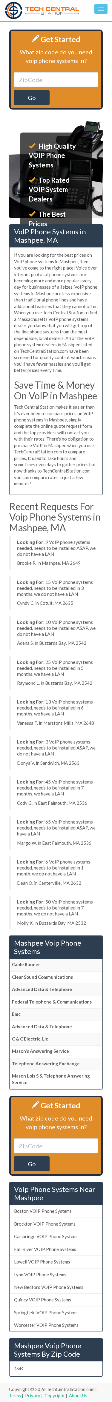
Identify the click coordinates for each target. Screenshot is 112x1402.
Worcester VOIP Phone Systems (46, 1325)
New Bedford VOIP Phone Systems (48, 1287)
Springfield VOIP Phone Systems (46, 1312)
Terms (15, 1395)
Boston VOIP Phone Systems (43, 1211)
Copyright (55, 1395)
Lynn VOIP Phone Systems (40, 1274)
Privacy (32, 1395)
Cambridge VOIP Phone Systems (46, 1236)
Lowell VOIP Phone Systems (42, 1261)
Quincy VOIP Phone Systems (42, 1299)
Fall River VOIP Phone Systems (45, 1249)
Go (32, 97)
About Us (78, 1395)
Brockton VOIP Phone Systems (45, 1223)
